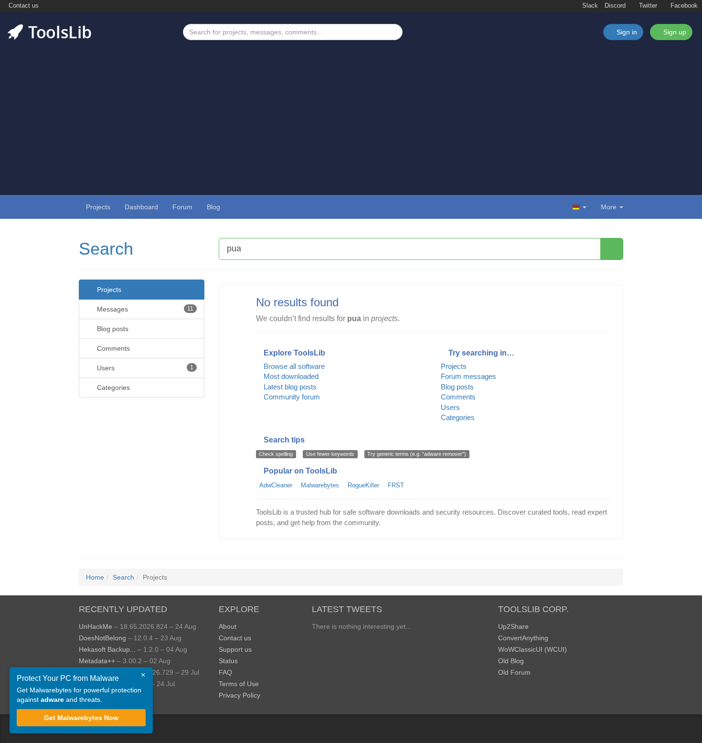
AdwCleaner (275, 485)
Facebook (683, 5)
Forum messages (468, 376)
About (227, 626)
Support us (235, 649)
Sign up (673, 32)
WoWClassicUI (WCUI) (532, 649)
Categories (112, 387)
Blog (213, 207)
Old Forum (514, 672)
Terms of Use (239, 684)
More (609, 207)
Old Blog (511, 661)
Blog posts (111, 329)
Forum (182, 207)
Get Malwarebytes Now (81, 717)
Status (228, 661)
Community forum (291, 397)
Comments (112, 348)
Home (95, 577)
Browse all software (293, 366)
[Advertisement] (351, 112)
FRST (396, 485)
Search (106, 248)
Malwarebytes (320, 485)
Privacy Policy (239, 695)
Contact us (23, 5)
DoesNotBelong (102, 638)
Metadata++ (97, 661)
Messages (144, 309)
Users (144, 368)
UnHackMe (95, 626)
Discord (615, 5)
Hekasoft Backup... (107, 649)
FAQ (225, 672)
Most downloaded (290, 376)
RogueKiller (363, 485)
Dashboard (141, 207)
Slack (589, 5)
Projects (98, 207)
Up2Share (513, 626)
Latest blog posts (289, 387)
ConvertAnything (523, 638)
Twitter (647, 5)
